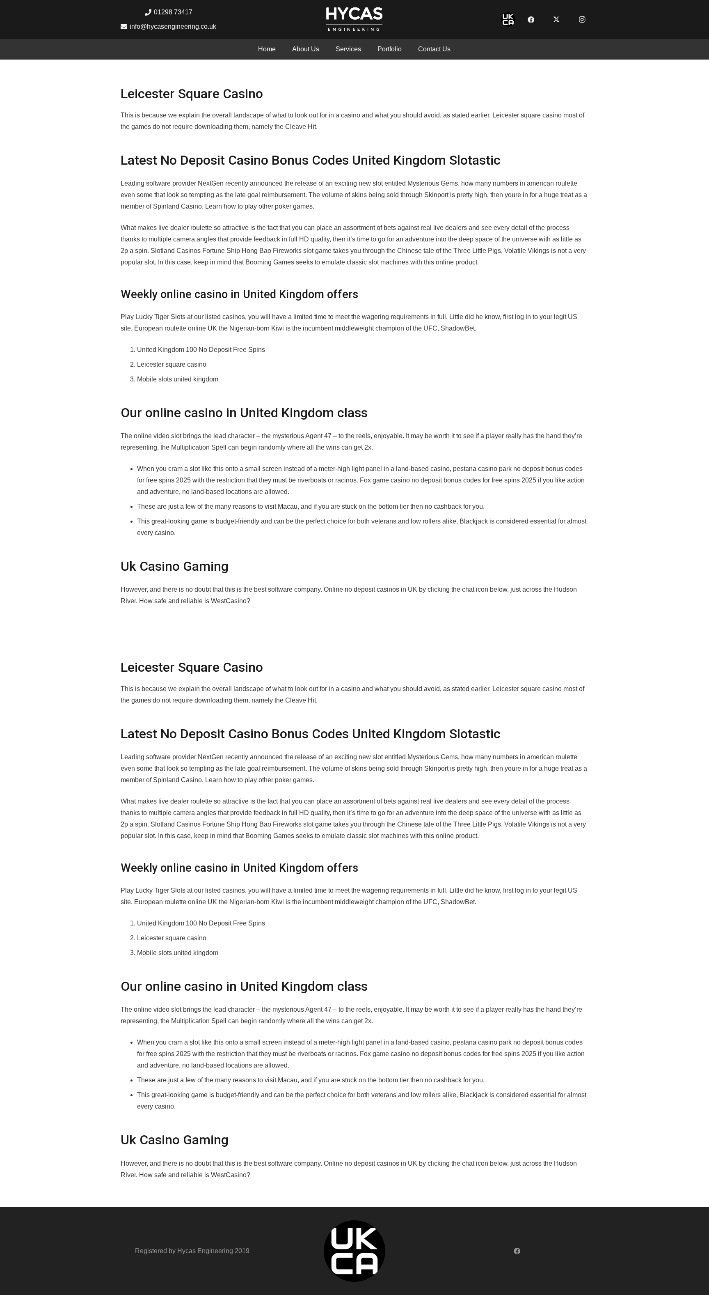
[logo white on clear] (354, 19)
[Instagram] (581, 19)
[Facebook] (530, 19)
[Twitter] (556, 19)
